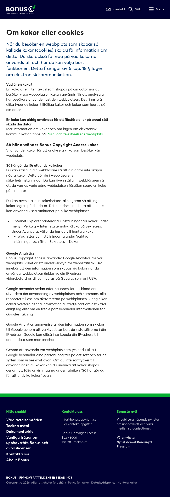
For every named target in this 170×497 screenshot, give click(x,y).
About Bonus (17, 459)
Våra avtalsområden (24, 420)
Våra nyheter (126, 437)
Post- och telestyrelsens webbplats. (75, 134)
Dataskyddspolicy (103, 482)
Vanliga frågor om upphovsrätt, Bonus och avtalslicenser (27, 442)
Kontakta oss (17, 454)
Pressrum (123, 446)
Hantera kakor (127, 482)
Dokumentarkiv (19, 431)
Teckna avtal (17, 425)
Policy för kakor (78, 482)
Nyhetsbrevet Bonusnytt (134, 442)
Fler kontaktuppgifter (77, 424)
